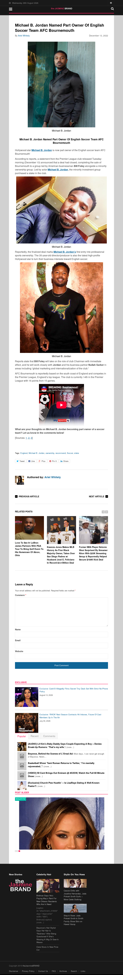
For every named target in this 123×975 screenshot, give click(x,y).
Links (83, 971)
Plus (43, 461)
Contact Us (43, 971)
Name (18, 629)
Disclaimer (13, 971)
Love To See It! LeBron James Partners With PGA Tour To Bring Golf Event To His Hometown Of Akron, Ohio (29, 549)
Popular (21, 736)
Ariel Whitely (24, 35)
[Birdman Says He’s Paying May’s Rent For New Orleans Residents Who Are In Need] (47, 885)
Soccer (70, 453)
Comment (20, 595)
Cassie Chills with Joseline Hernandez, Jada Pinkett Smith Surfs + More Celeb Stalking (75, 895)
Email (18, 640)
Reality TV (20, 799)
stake (76, 453)
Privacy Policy (28, 971)
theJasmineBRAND (31, 965)
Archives (63, 971)
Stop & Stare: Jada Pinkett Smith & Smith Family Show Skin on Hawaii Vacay (73, 920)
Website (19, 651)
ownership (50, 453)
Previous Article (29, 496)
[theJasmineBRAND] (61, 8)
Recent (35, 736)
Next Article (96, 496)
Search (74, 971)
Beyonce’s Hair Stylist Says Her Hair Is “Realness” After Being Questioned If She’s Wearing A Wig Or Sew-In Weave (47, 935)
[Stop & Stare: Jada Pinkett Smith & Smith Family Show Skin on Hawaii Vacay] (75, 908)
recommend (61, 453)
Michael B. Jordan (36, 453)
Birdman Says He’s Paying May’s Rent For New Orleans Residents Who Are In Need (46, 900)
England (23, 453)
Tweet (22, 461)
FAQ (54, 971)
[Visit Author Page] (19, 480)
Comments (49, 736)
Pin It (54, 461)
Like (33, 461)
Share (65, 461)
